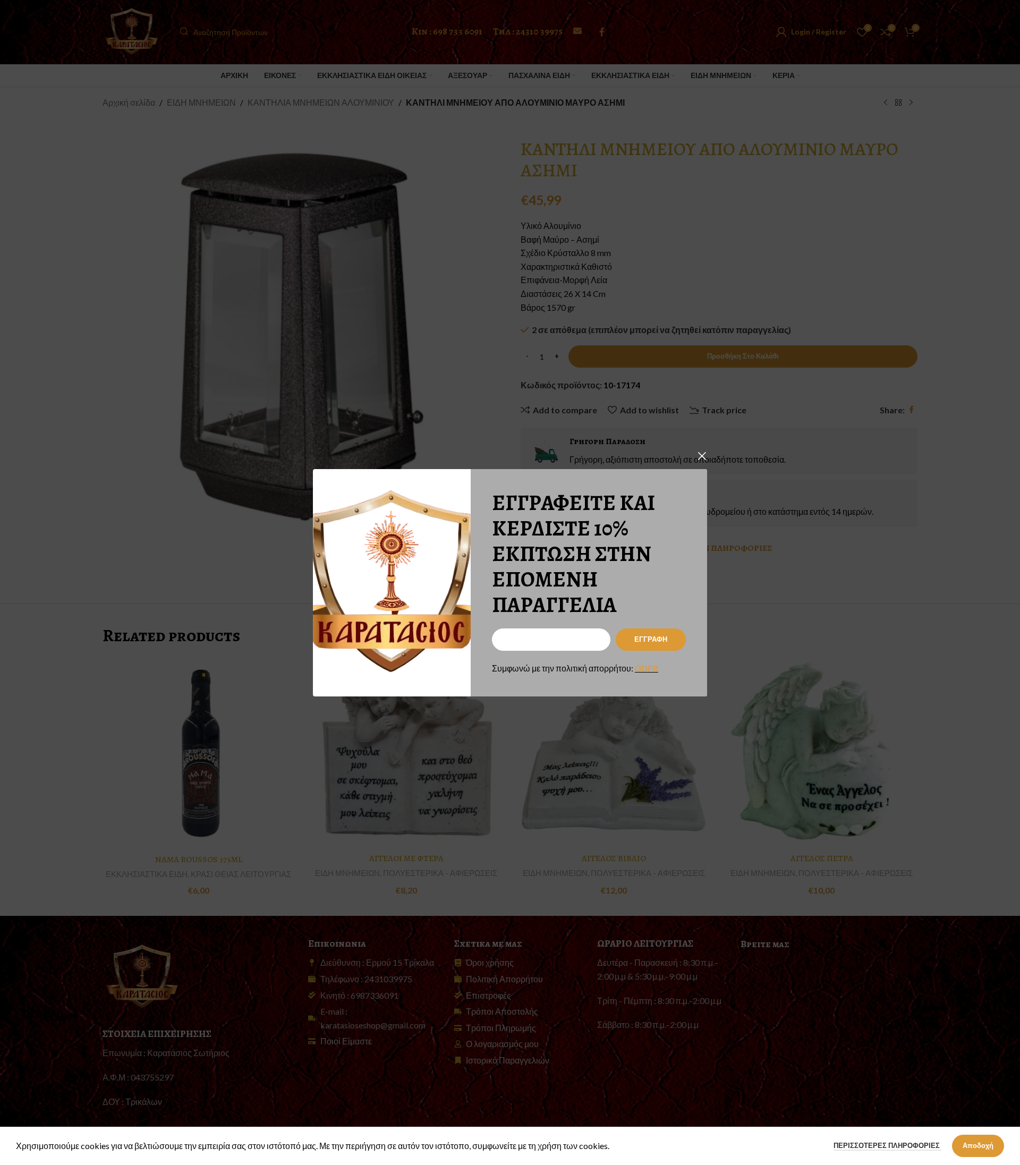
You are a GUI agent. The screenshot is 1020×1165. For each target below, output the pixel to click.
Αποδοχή (978, 1145)
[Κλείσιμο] (701, 456)
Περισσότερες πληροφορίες (887, 1145)
